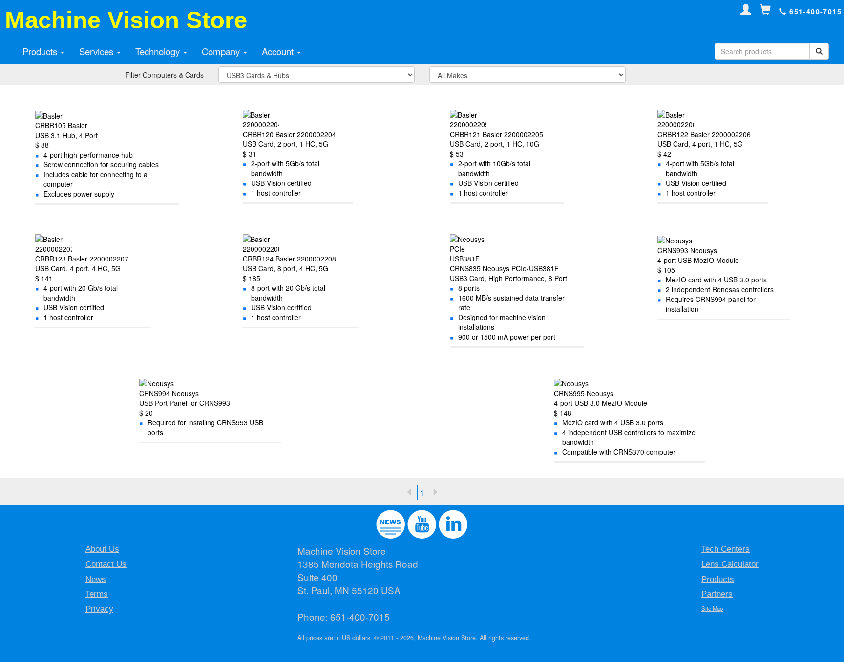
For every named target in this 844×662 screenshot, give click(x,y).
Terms (96, 594)
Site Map (712, 608)
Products (41, 51)
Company (222, 51)
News (95, 579)
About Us (102, 549)
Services (97, 51)
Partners (717, 594)
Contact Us (106, 564)
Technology (158, 51)
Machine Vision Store (126, 20)
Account (279, 51)
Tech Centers (725, 549)
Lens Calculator (730, 564)
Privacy (99, 609)
